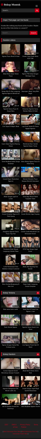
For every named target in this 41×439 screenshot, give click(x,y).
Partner (23, 427)
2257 (6, 425)
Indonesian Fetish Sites (20, 434)
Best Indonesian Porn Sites (12, 431)
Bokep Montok (11, 4)
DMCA (14, 425)
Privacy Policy (25, 425)
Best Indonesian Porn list (29, 431)
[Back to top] (35, 433)
